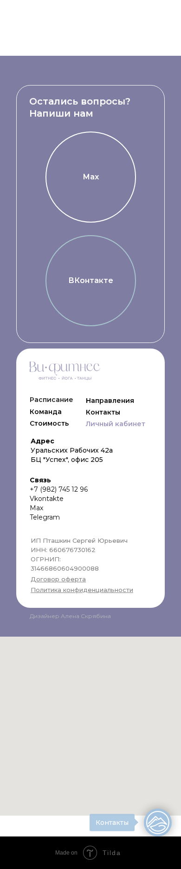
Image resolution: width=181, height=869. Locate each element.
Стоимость (49, 423)
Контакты (103, 412)
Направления (110, 400)
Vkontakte (47, 498)
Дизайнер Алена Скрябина (70, 615)
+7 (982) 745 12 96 (59, 489)
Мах (36, 508)
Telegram (45, 517)
